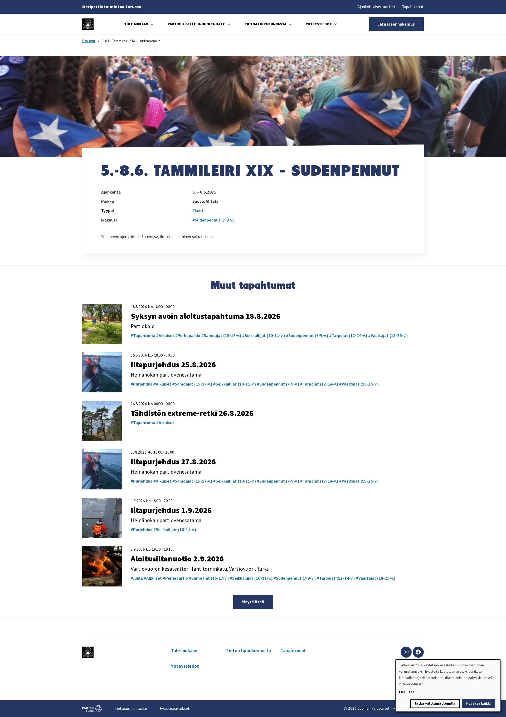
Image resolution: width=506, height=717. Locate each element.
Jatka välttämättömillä (435, 703)
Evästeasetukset (175, 708)
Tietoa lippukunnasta (265, 24)
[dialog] (448, 686)
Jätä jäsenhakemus (396, 24)
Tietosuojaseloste (130, 708)
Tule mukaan (136, 24)
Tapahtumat (413, 6)
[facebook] (418, 652)
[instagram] (406, 652)
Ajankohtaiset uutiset (376, 6)
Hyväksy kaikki (478, 703)
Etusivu (88, 41)
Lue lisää (407, 692)
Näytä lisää (253, 601)
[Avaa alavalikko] (152, 24)
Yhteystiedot (319, 24)
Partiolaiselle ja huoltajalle (196, 24)
